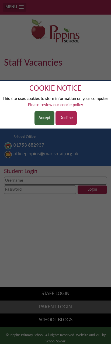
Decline (66, 118)
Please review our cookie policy (55, 105)
